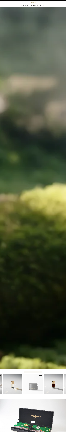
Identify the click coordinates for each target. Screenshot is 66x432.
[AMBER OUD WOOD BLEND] (33, 384)
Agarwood (30, 5)
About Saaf (22, 5)
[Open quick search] (15, 3)
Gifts (38, 5)
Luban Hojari (35, 5)
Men (40, 5)
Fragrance (26, 5)
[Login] (62, 3)
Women (43, 5)
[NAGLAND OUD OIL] (53, 384)
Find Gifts (33, 421)
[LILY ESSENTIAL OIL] (12, 384)
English (63, 0)
